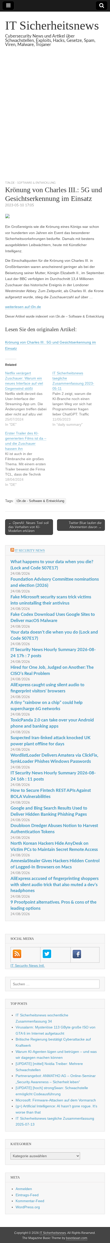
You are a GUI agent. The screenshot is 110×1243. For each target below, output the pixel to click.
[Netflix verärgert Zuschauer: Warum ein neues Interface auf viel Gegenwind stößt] (28, 398)
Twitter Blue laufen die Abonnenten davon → (85, 525)
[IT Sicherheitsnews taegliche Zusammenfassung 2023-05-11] (76, 398)
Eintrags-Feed (27, 1195)
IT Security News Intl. (27, 965)
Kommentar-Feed (30, 1201)
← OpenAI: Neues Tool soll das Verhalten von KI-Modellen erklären (28, 527)
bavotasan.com (76, 1238)
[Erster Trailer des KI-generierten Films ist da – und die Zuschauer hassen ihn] (28, 459)
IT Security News (30, 550)
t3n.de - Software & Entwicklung (30, 182)
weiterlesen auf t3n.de (23, 307)
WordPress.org (28, 1207)
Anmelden (24, 1189)
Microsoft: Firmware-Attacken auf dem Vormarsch (56, 1100)
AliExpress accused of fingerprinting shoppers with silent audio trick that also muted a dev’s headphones (54, 884)
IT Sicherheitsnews (52, 25)
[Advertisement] (55, 120)
